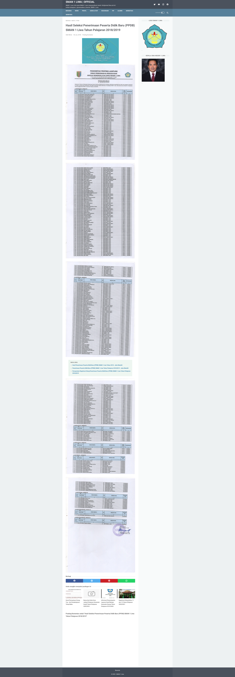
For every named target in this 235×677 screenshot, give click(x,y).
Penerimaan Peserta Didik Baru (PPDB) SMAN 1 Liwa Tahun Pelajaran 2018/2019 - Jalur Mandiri (100, 368)
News (77, 10)
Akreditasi (129, 10)
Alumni (120, 10)
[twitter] (154, 4)
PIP (113, 10)
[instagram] (163, 4)
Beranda (69, 10)
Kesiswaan (105, 10)
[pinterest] (109, 581)
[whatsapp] (126, 581)
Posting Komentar (88, 35)
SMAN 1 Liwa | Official (80, 1)
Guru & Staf (94, 10)
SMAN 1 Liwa (120, 674)
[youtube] (159, 4)
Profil (84, 10)
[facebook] (167, 4)
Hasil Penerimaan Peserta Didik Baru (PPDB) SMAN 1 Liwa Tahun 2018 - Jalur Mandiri (97, 365)
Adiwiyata (69, 14)
